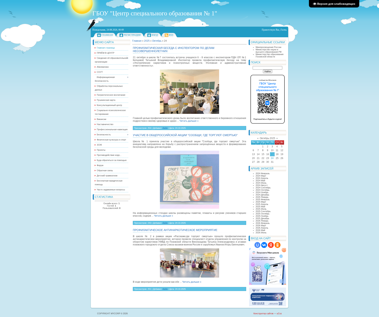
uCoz (279, 313)
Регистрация (132, 35)
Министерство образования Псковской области (269, 55)
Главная (107, 35)
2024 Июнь (261, 183)
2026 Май (260, 230)
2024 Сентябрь (263, 187)
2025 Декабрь (262, 218)
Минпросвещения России (268, 47)
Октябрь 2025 (267, 138)
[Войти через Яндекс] (271, 245)
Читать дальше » (189, 121)
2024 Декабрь (262, 195)
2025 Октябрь (262, 213)
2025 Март (261, 202)
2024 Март (261, 176)
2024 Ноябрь (262, 192)
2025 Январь (262, 197)
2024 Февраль (263, 173)
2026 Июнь (261, 232)
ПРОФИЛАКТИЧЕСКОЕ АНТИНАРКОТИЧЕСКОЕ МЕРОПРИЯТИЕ (175, 230)
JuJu (165, 128)
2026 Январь (262, 221)
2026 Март (261, 225)
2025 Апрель (262, 204)
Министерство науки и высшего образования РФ (268, 50)
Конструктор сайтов (263, 313)
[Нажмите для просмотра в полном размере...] (189, 113)
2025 (147, 40)
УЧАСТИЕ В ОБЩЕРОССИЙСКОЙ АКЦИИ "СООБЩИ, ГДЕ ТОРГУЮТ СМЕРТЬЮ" (185, 135)
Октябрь (156, 40)
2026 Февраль (263, 223)
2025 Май (260, 206)
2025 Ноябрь (262, 216)
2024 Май (260, 180)
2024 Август (262, 185)
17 (272, 154)
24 (272, 158)
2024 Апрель (262, 178)
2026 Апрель (262, 228)
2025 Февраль (263, 199)
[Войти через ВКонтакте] (264, 245)
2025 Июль (261, 209)
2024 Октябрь (262, 190)
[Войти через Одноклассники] (277, 245)
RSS (171, 35)
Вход (155, 35)
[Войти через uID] (257, 245)
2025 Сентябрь (263, 211)
